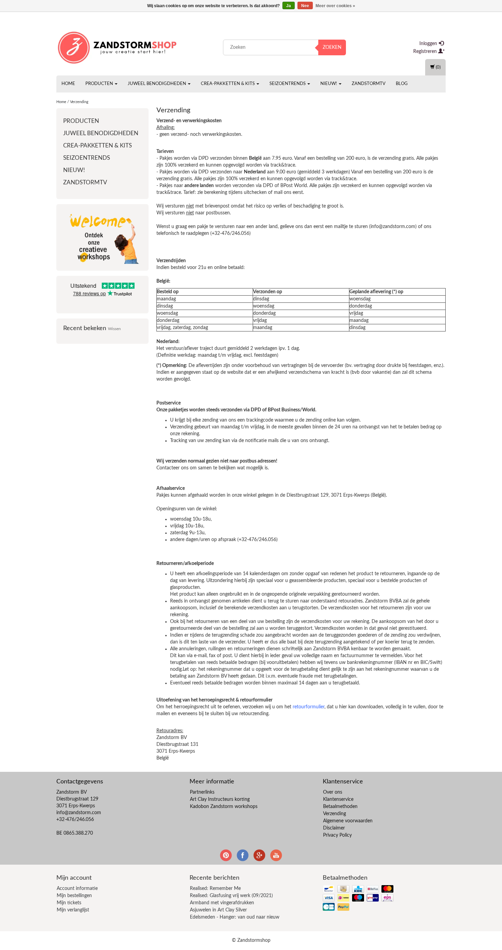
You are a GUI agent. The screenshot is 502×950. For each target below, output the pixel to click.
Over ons (332, 792)
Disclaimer (334, 828)
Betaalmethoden (340, 806)
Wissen (114, 329)
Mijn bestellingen (74, 895)
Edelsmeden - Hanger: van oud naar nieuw (234, 917)
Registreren (425, 51)
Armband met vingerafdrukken (222, 903)
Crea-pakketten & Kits (228, 84)
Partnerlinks (202, 792)
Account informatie (77, 888)
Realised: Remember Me (215, 888)
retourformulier (308, 707)
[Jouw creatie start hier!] (117, 46)
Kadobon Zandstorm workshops (223, 806)
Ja (288, 5)
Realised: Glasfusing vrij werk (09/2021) (231, 895)
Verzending (79, 102)
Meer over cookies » (335, 5)
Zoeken (332, 47)
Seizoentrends (288, 84)
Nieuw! (329, 84)
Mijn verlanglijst (73, 910)
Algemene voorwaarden (348, 821)
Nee (305, 5)
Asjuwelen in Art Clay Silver (218, 910)
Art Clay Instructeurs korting (220, 799)
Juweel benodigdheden (157, 84)
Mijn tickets (69, 903)
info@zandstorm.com (78, 812)
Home (68, 84)
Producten (99, 84)
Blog (402, 84)
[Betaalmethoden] (359, 898)
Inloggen (428, 43)
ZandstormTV (369, 84)
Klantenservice (338, 799)
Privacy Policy (337, 835)
